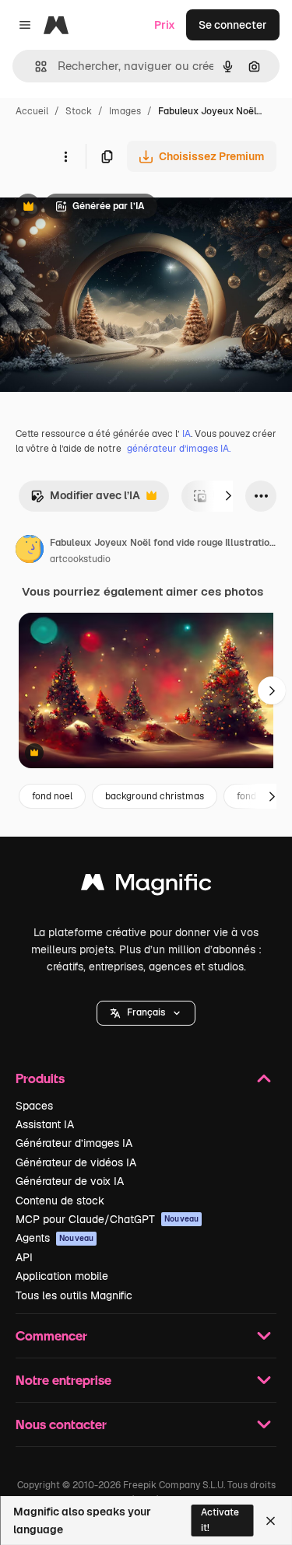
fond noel (52, 796)
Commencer (51, 1335)
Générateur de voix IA (70, 1181)
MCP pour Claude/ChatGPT (107, 1219)
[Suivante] (228, 496)
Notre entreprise (63, 1380)
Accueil (32, 111)
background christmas (154, 796)
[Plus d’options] (65, 156)
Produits (40, 1078)
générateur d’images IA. (178, 448)
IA (186, 434)
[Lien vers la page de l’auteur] (30, 551)
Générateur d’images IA (74, 1143)
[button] (146, 1013)
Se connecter (233, 25)
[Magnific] (146, 886)
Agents (54, 1238)
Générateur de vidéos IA (76, 1162)
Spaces (34, 1106)
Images (125, 111)
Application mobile (62, 1276)
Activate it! (220, 1519)
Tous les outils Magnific (74, 1295)
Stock (78, 111)
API (24, 1257)
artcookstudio (80, 559)
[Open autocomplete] (34, 66)
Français (146, 1012)
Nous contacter (61, 1424)
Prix (164, 25)
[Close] (270, 1521)
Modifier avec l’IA (85, 499)
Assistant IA (45, 1124)
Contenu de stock (60, 1201)
